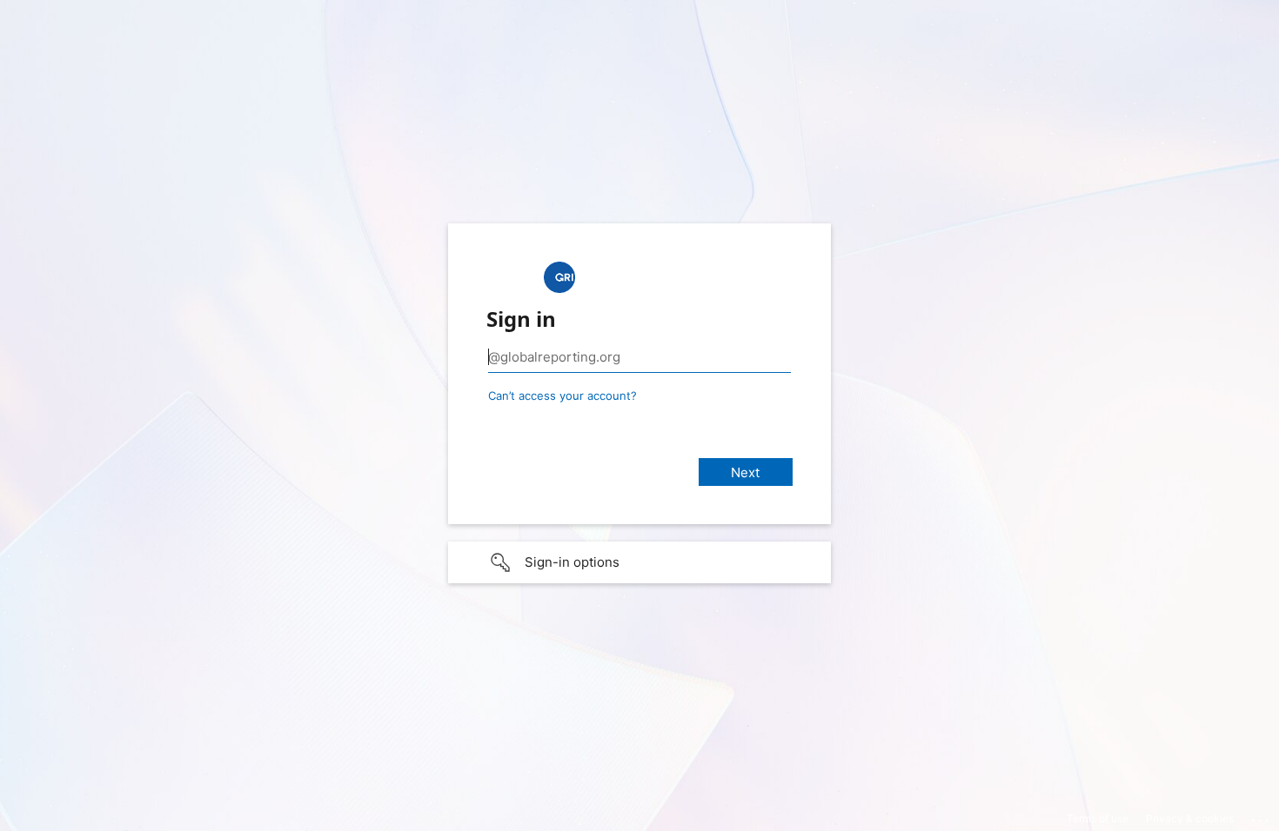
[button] (639, 562)
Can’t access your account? (562, 395)
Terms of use (1097, 818)
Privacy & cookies (1190, 818)
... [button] (1261, 816)
